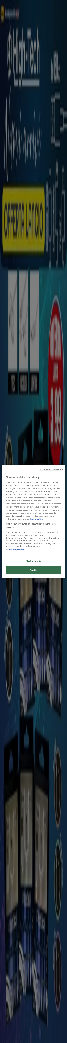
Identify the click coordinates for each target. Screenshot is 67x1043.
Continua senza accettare (51, 469)
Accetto (33, 570)
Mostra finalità (33, 560)
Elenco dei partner (15, 549)
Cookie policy (36, 519)
